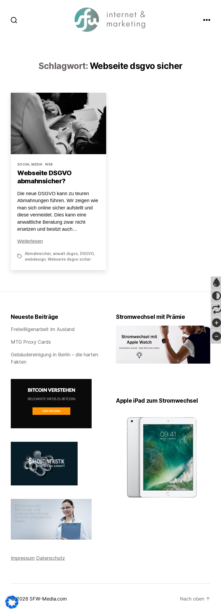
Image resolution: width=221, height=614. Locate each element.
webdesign (35, 259)
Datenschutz (50, 558)
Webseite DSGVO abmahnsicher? (44, 177)
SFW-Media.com (48, 599)
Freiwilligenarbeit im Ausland (43, 329)
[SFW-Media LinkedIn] (125, 380)
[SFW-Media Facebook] (118, 380)
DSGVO (87, 253)
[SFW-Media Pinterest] (133, 380)
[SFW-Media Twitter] (121, 380)
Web (49, 164)
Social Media (29, 164)
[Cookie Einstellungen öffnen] (11, 602)
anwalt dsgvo (65, 253)
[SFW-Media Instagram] (129, 380)
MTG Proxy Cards (31, 342)
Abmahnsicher (38, 253)
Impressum (23, 558)
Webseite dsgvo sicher (69, 259)
